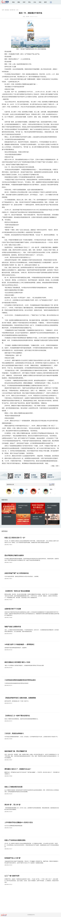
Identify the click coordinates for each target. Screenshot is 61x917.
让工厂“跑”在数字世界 (12, 876)
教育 (45, 2)
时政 (13, 2)
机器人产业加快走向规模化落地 (15, 840)
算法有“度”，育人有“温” (13, 804)
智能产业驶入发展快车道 (13, 626)
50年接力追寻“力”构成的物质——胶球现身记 (19, 644)
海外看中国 (12, 9)
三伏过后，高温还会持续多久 (14, 733)
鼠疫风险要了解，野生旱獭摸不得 (16, 751)
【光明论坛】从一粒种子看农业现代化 (17, 715)
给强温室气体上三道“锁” (13, 858)
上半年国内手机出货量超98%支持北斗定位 (19, 822)
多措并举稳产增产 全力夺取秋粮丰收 (17, 573)
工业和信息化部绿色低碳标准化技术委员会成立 (20, 680)
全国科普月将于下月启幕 (13, 609)
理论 (29, 2)
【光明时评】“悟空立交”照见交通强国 (17, 591)
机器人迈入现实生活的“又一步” (15, 537)
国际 (19, 2)
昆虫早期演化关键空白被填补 (14, 555)
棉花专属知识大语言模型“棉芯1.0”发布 (17, 662)
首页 (3, 9)
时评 (24, 2)
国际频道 (7, 9)
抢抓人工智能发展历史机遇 (13, 787)
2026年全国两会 (7, 516)
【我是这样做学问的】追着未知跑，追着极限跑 (20, 698)
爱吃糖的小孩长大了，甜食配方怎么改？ (18, 769)
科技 (40, 2)
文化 (35, 2)
